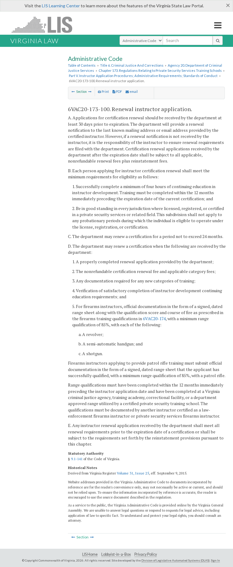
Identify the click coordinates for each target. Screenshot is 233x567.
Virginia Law (34, 41)
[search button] (218, 40)
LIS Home (90, 554)
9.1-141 (77, 459)
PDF (118, 91)
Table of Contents (82, 65)
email (133, 91)
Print (105, 91)
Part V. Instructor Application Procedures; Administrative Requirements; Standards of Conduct (143, 76)
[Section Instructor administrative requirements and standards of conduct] (90, 91)
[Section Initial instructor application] (73, 91)
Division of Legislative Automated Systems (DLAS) (175, 560)
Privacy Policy (145, 554)
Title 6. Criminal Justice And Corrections (132, 65)
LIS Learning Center (61, 5)
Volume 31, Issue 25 (133, 473)
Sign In (215, 560)
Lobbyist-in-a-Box (116, 554)
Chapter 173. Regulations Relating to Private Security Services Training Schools (160, 70)
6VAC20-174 (154, 318)
